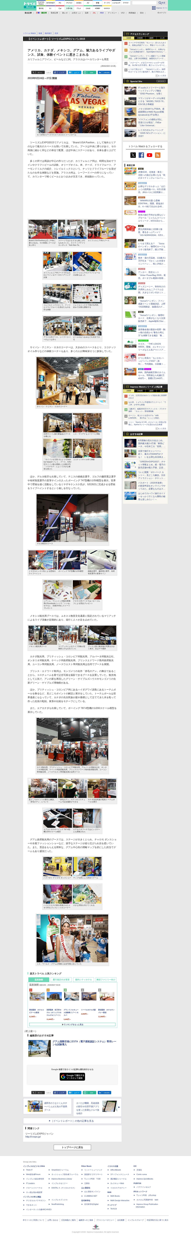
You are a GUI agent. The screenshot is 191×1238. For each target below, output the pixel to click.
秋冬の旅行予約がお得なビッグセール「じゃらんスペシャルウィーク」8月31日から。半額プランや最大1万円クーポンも (151, 221)
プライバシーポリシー (105, 1220)
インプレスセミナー (59, 1183)
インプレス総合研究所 (35, 1179)
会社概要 (120, 1220)
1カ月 (162, 38)
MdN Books (115, 1196)
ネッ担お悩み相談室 (34, 1192)
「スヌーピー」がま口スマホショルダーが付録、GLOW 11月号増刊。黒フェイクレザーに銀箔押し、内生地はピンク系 (147, 65)
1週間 (151, 38)
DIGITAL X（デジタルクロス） (63, 1188)
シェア (61, 72)
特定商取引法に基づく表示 (157, 1220)
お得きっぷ (76, 13)
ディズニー (112, 13)
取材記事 (54, 13)
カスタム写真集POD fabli (147, 1200)
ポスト (40, 72)
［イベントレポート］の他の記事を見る (72, 1121)
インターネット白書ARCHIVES (38, 1209)
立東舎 (87, 1183)
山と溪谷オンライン (92, 1192)
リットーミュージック (93, 1170)
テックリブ (111, 1205)
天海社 (139, 1170)
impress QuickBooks (145, 1179)
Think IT (29, 1170)
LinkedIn (106, 72)
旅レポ (65, 13)
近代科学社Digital (91, 1204)
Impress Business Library (61, 1179)
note (91, 72)
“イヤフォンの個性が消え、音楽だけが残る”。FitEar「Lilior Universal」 (151, 122)
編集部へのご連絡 (86, 1220)
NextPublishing (57, 1204)
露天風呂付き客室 (61, 979)
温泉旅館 (39, 979)
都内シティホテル (83, 979)
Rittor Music (86, 1166)
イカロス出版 (112, 1166)
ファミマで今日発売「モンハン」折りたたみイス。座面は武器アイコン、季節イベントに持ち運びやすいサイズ (147, 45)
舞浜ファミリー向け (106, 979)
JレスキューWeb (117, 1183)
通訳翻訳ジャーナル (118, 1179)
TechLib (113, 1209)
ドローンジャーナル (34, 1188)
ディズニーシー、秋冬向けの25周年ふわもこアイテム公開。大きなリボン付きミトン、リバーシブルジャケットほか (151, 292)
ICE (135, 1166)
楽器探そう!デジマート (93, 1174)
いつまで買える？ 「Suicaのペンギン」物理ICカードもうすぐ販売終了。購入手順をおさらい (147, 71)
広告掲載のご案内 (68, 1220)
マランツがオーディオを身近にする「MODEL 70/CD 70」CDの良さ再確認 (151, 101)
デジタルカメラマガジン (36, 1200)
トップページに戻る (72, 1147)
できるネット (31, 1205)
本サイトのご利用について (33, 1220)
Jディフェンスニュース (119, 1174)
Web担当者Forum (33, 1174)
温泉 (86, 13)
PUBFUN (137, 1183)
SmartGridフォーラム (60, 1170)
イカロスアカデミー (118, 1188)
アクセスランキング (139, 34)
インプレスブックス (59, 1200)
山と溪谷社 (85, 1188)
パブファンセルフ (144, 1187)
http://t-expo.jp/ (33, 1136)
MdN (109, 1192)
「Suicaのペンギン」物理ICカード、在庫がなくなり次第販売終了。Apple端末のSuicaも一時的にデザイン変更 (147, 52)
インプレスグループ (136, 1220)
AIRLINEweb (115, 1170)
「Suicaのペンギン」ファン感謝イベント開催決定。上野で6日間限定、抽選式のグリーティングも (146, 58)
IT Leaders (30, 1183)
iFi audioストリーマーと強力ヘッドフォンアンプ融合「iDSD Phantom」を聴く (151, 90)
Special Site (136, 81)
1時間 (128, 38)
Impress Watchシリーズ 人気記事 (146, 387)
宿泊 (142, 13)
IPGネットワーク (140, 1192)
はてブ (76, 72)
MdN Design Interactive (119, 1200)
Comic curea (142, 1174)
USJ (122, 13)
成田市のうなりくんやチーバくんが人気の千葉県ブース (55, 1106)
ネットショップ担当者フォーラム (64, 1174)
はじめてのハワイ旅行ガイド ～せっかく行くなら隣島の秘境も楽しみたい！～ (151, 496)
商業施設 (132, 13)
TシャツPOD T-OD (92, 1179)
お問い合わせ (52, 1220)
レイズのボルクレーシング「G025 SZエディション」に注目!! (151, 133)
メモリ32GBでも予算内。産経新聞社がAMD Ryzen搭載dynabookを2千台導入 (151, 112)
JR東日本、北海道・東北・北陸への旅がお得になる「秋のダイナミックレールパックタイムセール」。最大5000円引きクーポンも (151, 178)
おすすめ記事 (136, 434)
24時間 (140, 38)
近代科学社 (85, 1200)
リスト (48, 72)
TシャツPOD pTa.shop (146, 1195)
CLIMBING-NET (90, 1196)
